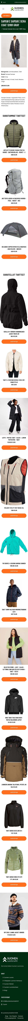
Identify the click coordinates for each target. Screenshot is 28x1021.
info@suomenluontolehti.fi (20, 2)
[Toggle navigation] (3, 8)
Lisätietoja (14, 91)
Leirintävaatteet (13, 72)
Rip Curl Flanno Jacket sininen (14, 932)
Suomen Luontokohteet (11, 987)
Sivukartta (20, 1018)
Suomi (4, 2)
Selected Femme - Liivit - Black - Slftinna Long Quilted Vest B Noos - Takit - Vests (14, 669)
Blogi (5, 990)
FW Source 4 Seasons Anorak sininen (14, 563)
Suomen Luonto (9, 977)
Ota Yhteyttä (13, 1016)
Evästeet (20, 1016)
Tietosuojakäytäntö (10, 1018)
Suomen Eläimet (9, 984)
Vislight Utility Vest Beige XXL (14, 508)
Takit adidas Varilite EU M (14, 877)
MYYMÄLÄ (6, 15)
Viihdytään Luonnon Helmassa (13, 981)
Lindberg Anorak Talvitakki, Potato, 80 (14, 784)
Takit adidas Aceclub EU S (14, 831)
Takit (20, 72)
